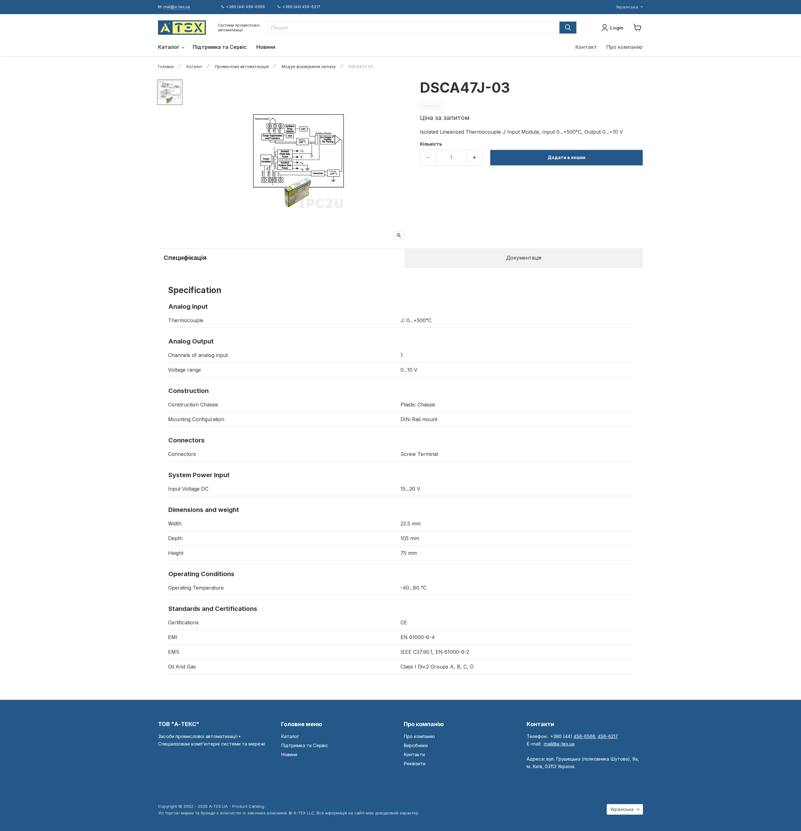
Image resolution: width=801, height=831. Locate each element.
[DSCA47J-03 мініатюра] (169, 92)
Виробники (416, 745)
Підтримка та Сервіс (220, 47)
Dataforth (431, 106)
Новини (265, 47)
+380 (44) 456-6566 (245, 7)
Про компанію (624, 47)
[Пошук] (567, 28)
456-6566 (584, 736)
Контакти (414, 754)
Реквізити (415, 763)
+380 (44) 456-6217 (301, 7)
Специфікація (185, 257)
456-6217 (608, 736)
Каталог (169, 47)
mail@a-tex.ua (559, 744)
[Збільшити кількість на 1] (474, 157)
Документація (523, 258)
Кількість (431, 144)
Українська (627, 6)
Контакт (586, 47)
